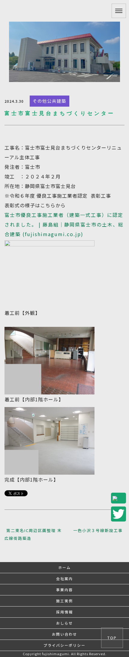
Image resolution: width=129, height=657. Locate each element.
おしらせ (64, 622)
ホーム (64, 567)
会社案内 (64, 578)
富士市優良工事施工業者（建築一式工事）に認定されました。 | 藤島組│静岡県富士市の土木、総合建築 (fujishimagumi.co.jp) (64, 224)
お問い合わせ (64, 634)
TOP (112, 637)
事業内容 (64, 589)
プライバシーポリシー (65, 645)
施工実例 (64, 600)
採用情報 (64, 611)
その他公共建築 (49, 101)
